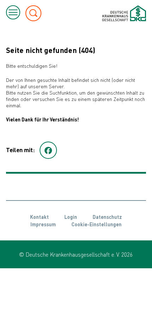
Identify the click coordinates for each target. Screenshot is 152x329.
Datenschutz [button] (107, 217)
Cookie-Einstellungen (96, 224)
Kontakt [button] (39, 217)
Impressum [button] (43, 224)
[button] (48, 150)
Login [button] (70, 217)
